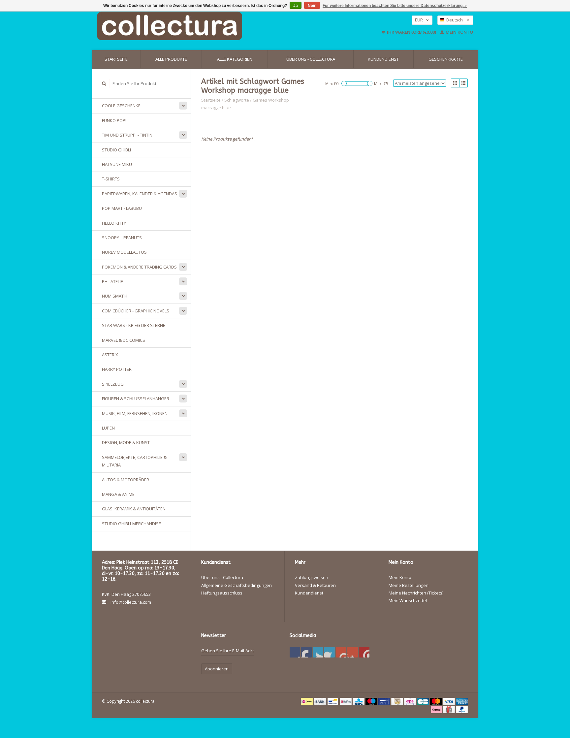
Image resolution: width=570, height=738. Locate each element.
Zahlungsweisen (311, 577)
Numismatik (114, 296)
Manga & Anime (118, 494)
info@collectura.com (131, 602)
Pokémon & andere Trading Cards (139, 267)
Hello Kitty (114, 223)
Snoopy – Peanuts (122, 238)
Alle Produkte (171, 59)
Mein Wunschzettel (408, 600)
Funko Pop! (114, 120)
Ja (295, 5)
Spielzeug (113, 384)
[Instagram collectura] (364, 652)
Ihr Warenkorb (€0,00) (411, 32)
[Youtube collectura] (341, 652)
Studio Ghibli (116, 150)
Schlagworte (236, 100)
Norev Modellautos (124, 252)
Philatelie (112, 281)
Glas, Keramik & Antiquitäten (134, 509)
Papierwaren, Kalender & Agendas (139, 194)
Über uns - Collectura (310, 59)
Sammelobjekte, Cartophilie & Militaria (134, 461)
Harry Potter (117, 369)
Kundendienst (383, 59)
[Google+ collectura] (318, 652)
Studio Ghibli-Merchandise (131, 524)
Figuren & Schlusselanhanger (135, 398)
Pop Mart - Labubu (122, 208)
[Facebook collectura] (295, 652)
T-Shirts (111, 179)
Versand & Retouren (315, 585)
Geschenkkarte (445, 59)
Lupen (108, 428)
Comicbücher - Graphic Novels (135, 311)
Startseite (116, 59)
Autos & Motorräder (125, 480)
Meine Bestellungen (408, 585)
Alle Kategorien (234, 59)
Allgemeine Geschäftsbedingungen (236, 585)
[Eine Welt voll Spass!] (212, 26)
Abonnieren (217, 669)
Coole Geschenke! (122, 106)
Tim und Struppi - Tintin (127, 135)
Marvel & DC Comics (123, 340)
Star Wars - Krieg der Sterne (133, 325)
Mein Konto (459, 32)
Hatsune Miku (117, 164)
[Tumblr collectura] (352, 652)
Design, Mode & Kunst (126, 442)
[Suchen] (104, 83)
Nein (312, 5)
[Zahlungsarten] (307, 701)
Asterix (110, 355)
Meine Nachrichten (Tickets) (416, 593)
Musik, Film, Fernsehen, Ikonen (135, 413)
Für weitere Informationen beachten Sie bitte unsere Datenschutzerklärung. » (395, 5)
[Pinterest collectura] (329, 652)
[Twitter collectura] (306, 652)
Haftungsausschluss (221, 593)
